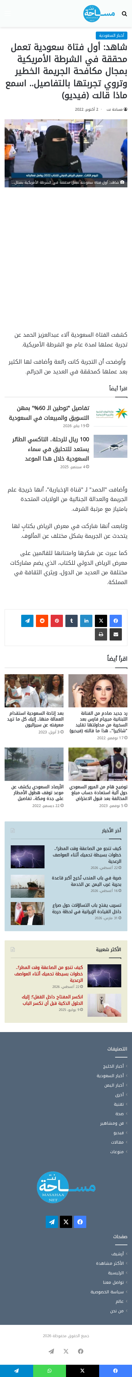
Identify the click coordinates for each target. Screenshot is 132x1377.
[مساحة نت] (99, 13)
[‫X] (101, 621)
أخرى (119, 1095)
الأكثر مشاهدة (110, 1263)
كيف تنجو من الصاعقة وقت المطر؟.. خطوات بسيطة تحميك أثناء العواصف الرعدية (87, 855)
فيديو (119, 1133)
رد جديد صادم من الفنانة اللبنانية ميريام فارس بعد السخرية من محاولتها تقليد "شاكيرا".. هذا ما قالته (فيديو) (98, 722)
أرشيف (117, 1254)
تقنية (119, 1104)
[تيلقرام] (27, 621)
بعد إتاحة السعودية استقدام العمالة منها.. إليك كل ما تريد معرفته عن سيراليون (35, 719)
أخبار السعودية (111, 35)
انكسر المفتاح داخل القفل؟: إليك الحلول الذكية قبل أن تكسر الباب (52, 1000)
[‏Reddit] (42, 621)
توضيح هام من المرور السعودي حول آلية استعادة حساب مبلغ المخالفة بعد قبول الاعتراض (98, 793)
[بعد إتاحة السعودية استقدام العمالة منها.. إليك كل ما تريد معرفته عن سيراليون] (34, 690)
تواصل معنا (113, 1282)
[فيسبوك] (116, 621)
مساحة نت (115, 109)
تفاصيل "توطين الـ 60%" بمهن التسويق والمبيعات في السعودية (49, 413)
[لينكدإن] (86, 621)
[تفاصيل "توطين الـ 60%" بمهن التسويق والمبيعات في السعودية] (110, 415)
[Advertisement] (66, 262)
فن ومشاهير (112, 1123)
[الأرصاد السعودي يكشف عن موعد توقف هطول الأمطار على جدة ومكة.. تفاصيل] (34, 764)
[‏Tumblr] (71, 621)
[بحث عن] (124, 16)
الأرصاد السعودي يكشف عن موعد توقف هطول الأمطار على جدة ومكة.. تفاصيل (37, 793)
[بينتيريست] (57, 621)
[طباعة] (101, 634)
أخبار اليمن (114, 1085)
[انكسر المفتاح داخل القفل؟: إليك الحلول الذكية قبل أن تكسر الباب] (104, 1005)
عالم (120, 1301)
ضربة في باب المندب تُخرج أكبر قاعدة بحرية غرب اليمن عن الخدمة (86, 881)
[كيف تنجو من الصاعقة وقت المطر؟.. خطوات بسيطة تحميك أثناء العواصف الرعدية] (28, 856)
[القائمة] (8, 16)
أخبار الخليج (113, 1066)
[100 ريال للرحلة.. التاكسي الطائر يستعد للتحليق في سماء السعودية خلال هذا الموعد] (110, 446)
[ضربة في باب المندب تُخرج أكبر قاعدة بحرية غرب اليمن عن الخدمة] (28, 886)
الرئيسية (116, 1273)
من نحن (117, 1311)
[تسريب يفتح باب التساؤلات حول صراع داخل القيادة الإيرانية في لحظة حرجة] (28, 913)
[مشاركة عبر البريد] (116, 634)
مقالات (117, 1142)
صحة (119, 1114)
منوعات (117, 1152)
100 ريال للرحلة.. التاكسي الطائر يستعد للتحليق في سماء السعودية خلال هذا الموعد (50, 449)
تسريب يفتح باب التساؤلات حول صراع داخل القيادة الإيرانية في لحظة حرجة (86, 908)
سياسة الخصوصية (107, 1292)
